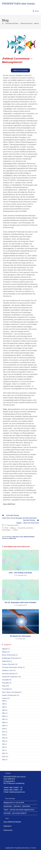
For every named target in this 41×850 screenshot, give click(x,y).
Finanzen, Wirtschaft (8, 664)
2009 (3, 725)
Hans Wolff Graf (17, 536)
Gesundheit (5, 680)
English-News (6, 661)
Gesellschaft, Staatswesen (10, 676)
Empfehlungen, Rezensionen (10, 658)
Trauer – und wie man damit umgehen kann (19, 810)
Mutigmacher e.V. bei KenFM (14, 802)
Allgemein (5, 649)
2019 (3, 756)
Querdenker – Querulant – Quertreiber (17, 806)
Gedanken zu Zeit (7, 670)
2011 (3, 732)
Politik (4, 686)
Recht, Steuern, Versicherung (10, 692)
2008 (3, 722)
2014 (3, 741)
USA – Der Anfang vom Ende (20, 573)
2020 (3, 759)
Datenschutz (8, 830)
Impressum (7, 826)
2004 (3, 710)
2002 (3, 704)
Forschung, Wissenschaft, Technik (12, 667)
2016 (6, 528)
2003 (3, 707)
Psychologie (6, 530)
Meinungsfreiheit (29, 536)
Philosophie (5, 683)
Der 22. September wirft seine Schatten (20, 602)
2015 (3, 744)
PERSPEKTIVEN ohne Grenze (18, 3)
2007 (3, 719)
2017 (3, 750)
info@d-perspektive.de (17, 792)
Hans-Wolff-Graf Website (12, 822)
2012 (3, 735)
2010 (3, 728)
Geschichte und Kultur (25, 528)
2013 (3, 738)
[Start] (2, 23)
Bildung (13, 528)
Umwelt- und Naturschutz (9, 695)
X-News (15, 530)
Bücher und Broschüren (9, 655)
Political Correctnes (9, 538)
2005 (3, 713)
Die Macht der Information (20, 636)
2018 (3, 753)
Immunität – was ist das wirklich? (15, 813)
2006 (3, 716)
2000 (3, 701)
